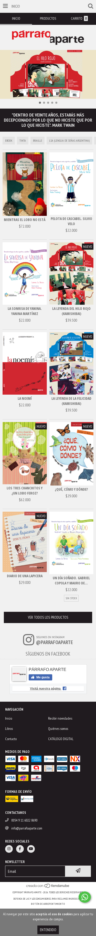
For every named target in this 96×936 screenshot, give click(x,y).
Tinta (22, 140)
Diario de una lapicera (24, 575)
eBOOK (8, 140)
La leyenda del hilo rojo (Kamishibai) (71, 311)
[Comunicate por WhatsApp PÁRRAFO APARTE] (85, 897)
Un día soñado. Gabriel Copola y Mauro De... (71, 580)
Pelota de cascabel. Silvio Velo (71, 221)
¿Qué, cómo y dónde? (71, 489)
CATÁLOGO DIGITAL (60, 739)
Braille (37, 140)
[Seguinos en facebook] (20, 849)
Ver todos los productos (48, 617)
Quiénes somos (58, 728)
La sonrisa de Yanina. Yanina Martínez (25, 311)
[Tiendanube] (48, 887)
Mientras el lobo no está (24, 219)
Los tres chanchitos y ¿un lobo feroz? (24, 491)
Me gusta (43, 677)
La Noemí (25, 398)
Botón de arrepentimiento (48, 904)
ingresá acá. (75, 898)
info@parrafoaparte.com (26, 828)
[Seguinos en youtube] (31, 849)
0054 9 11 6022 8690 (24, 820)
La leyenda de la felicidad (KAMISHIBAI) (71, 401)
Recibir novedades (60, 718)
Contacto (11, 739)
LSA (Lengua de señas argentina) (69, 140)
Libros (9, 728)
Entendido (48, 929)
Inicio (8, 718)
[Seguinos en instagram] (9, 849)
